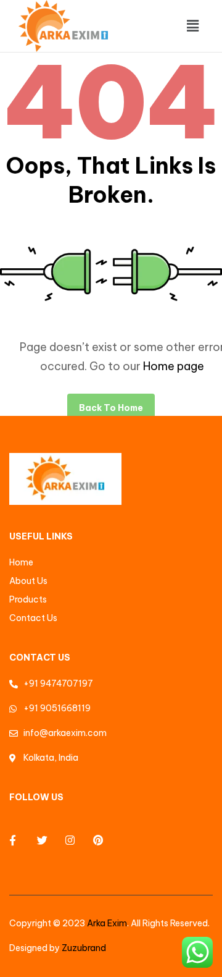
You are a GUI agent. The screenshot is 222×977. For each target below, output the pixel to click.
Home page (173, 366)
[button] (193, 25)
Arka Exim (107, 923)
